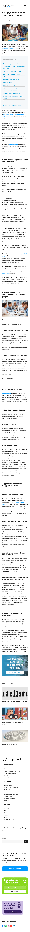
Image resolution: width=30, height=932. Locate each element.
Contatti (6, 817)
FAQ (5, 813)
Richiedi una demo (9, 819)
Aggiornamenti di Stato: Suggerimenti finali (13, 88)
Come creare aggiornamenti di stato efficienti (14, 64)
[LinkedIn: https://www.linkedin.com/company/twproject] (14, 926)
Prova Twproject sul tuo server (12, 771)
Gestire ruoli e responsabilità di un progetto (15, 701)
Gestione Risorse (8, 790)
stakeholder (5, 273)
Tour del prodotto (8, 769)
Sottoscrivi (15, 891)
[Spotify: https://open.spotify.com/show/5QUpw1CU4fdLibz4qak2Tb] (6, 926)
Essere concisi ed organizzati (10, 90)
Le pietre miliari (6, 393)
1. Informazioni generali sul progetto (12, 71)
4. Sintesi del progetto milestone (11, 79)
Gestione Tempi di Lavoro (11, 794)
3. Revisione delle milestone (10, 77)
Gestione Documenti (9, 798)
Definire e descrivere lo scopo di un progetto (12, 723)
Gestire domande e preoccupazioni (11, 93)
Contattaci (6, 777)
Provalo (15, 868)
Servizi (6, 815)
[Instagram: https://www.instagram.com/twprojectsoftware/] (9, 926)
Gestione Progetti (6, 20)
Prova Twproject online (10, 773)
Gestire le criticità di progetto (10, 744)
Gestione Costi (8, 796)
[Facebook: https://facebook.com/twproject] (3, 926)
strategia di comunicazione (9, 48)
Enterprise (6, 800)
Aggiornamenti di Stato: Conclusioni (12, 105)
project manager (13, 144)
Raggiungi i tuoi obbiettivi (11, 788)
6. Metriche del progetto (9, 85)
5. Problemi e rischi (7, 82)
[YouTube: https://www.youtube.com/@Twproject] (11, 926)
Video (5, 811)
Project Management (9, 785)
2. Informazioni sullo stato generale (11, 74)
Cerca (4, 838)
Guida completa (8, 775)
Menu (25, 5)
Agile (5, 792)
